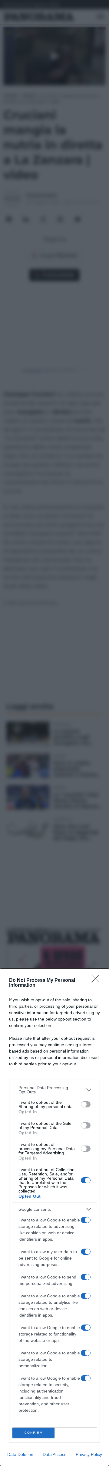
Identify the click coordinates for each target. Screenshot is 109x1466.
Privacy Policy (89, 1454)
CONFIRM (34, 1432)
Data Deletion (20, 1454)
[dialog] (54, 1217)
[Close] (97, 980)
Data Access (54, 1454)
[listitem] (54, 1089)
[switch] (86, 1104)
